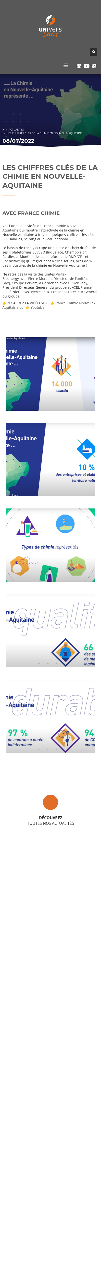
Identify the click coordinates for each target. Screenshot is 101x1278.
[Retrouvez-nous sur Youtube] (86, 66)
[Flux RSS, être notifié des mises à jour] (94, 66)
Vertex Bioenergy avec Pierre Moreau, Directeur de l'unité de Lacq (46, 278)
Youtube (37, 307)
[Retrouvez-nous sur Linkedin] (79, 66)
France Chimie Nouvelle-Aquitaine (42, 227)
